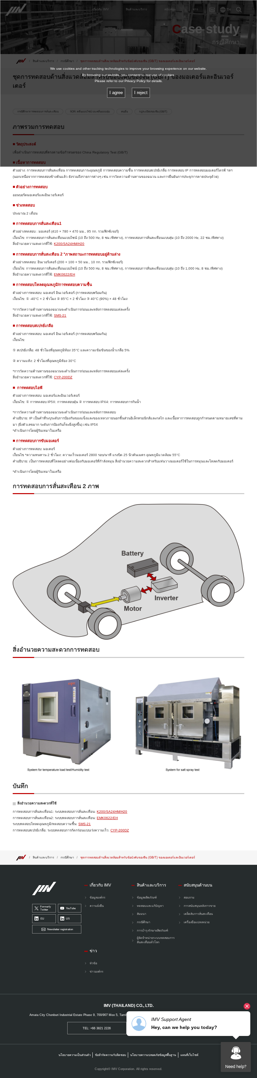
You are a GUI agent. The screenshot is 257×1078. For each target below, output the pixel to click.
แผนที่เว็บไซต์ (189, 1055)
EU (42, 918)
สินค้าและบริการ (43, 857)
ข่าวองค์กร (96, 971)
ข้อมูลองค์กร (97, 897)
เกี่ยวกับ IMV (100, 885)
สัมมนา (141, 914)
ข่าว (93, 951)
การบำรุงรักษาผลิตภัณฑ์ (152, 930)
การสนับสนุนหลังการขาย (200, 906)
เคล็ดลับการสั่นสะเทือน (198, 914)
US (68, 918)
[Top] (21, 857)
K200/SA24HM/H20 (69, 244)
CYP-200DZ (63, 377)
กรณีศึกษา (67, 857)
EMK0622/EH (64, 274)
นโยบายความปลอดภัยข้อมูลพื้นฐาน (153, 1055)
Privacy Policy (135, 81)
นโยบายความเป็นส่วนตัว (75, 1055)
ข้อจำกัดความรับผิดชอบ (110, 1055)
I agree (116, 92)
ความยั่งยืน (97, 906)
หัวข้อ (93, 963)
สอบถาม (189, 897)
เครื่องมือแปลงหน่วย (196, 922)
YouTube (71, 908)
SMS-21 (60, 315)
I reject (141, 92)
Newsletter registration (60, 929)
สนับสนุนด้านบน (198, 885)
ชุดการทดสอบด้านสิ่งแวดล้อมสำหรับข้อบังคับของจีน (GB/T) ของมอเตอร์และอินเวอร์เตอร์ (137, 857)
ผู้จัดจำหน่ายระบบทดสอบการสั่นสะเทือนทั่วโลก (156, 940)
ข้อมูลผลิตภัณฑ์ (147, 897)
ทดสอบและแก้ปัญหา (150, 906)
